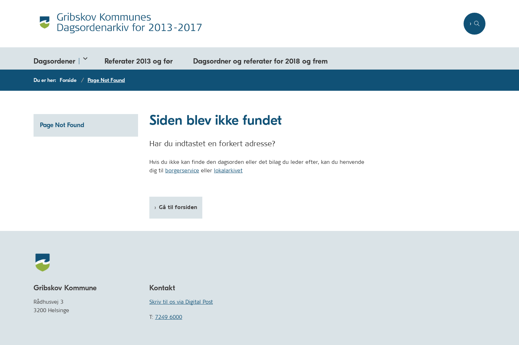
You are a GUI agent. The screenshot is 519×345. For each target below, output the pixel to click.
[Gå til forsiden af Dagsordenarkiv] (246, 23)
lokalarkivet (228, 170)
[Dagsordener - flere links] (84, 58)
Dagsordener (54, 61)
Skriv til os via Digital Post (181, 301)
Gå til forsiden (178, 207)
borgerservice (182, 170)
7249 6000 (168, 317)
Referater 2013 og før (139, 61)
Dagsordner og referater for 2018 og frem (260, 61)
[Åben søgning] (474, 24)
